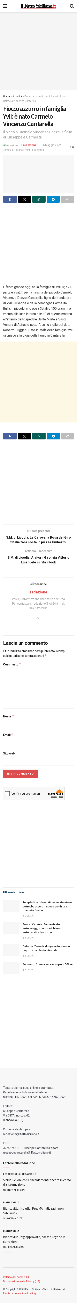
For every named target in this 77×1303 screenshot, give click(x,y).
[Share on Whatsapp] (38, 199)
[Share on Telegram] (53, 199)
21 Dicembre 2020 (14, 1247)
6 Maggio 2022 (52, 145)
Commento (12, 664)
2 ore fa (28, 916)
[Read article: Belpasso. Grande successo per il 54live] (11, 968)
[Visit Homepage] (38, 6)
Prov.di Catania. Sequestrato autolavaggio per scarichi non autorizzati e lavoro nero (42, 928)
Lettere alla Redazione (19, 1174)
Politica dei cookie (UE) (17, 1277)
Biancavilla (11, 1202)
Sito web (9, 753)
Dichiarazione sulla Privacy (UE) (21, 1281)
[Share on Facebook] (10, 199)
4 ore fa (28, 938)
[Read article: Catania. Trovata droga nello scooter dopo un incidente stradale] (11, 950)
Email (8, 735)
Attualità (17, 96)
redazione (30, 145)
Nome (8, 716)
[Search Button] (72, 6)
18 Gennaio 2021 (14, 1218)
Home (6, 96)
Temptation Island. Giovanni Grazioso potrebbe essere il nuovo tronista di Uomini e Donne (47, 906)
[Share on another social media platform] (67, 199)
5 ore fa (28, 956)
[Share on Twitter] (24, 199)
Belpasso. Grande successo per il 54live (47, 964)
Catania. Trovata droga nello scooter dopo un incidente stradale (46, 948)
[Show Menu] (5, 6)
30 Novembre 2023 (15, 1190)
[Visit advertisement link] (38, 51)
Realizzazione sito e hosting (19, 1293)
